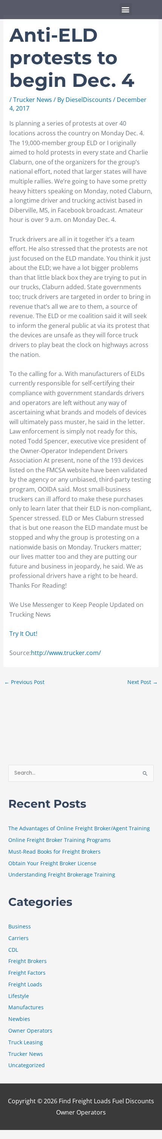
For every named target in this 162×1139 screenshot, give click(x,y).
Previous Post (24, 682)
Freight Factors (27, 972)
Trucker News (32, 100)
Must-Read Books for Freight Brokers (54, 851)
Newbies (19, 1018)
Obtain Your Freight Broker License (52, 863)
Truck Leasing (25, 1042)
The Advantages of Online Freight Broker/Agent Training (79, 828)
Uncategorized (26, 1065)
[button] (125, 9)
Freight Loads (25, 984)
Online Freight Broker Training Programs (59, 839)
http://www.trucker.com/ (66, 653)
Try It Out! (23, 633)
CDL (13, 949)
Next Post (142, 682)
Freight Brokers (27, 961)
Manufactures (26, 1007)
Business (19, 926)
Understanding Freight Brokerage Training (61, 874)
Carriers (18, 938)
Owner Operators (30, 1030)
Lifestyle (18, 995)
